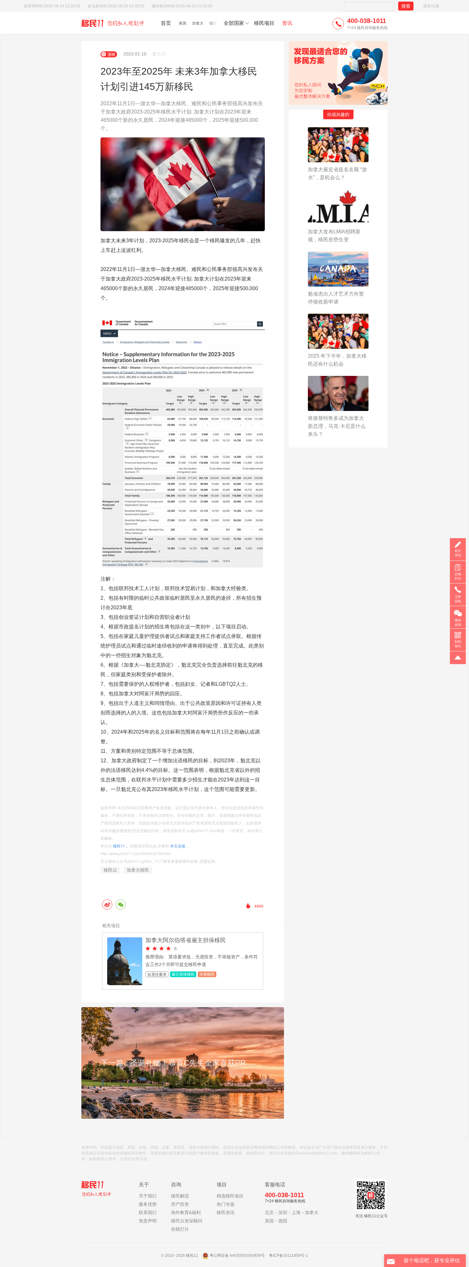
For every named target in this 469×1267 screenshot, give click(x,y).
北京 (269, 1212)
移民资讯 (225, 1212)
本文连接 (177, 845)
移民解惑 (180, 1195)
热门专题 (225, 1204)
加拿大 (198, 23)
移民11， (121, 845)
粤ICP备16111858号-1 (288, 1255)
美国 (182, 23)
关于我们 (148, 1195)
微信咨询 (458, 622)
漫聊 (111, 54)
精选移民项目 (230, 1195)
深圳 (282, 1212)
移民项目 (264, 23)
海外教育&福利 (186, 1212)
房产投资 (180, 1204)
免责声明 (148, 1220)
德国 (213, 23)
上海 (296, 1212)
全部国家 (234, 23)
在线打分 (180, 1229)
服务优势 (148, 1204)
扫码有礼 (458, 644)
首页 (166, 23)
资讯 (287, 23)
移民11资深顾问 (186, 1220)
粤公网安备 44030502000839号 (237, 1255)
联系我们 (148, 1212)
